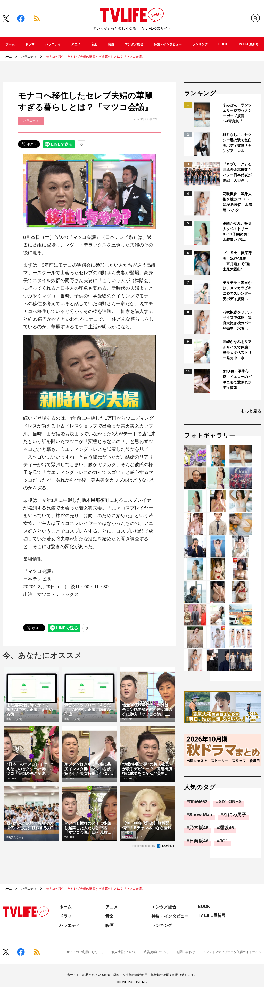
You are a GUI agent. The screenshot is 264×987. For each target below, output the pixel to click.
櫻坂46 (226, 827)
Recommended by (144, 845)
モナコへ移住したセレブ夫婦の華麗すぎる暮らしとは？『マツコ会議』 (95, 56)
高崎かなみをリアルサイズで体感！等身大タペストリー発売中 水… (237, 350)
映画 (111, 44)
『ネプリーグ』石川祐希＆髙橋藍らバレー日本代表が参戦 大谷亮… (237, 172)
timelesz (198, 801)
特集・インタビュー (168, 44)
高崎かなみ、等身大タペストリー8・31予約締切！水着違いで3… (237, 231)
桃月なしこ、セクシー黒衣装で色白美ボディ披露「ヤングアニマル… (237, 143)
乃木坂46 (198, 827)
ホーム (10, 44)
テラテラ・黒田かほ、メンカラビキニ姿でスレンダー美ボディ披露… (237, 290)
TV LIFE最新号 (248, 44)
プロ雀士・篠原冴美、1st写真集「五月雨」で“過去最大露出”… (237, 261)
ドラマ (30, 44)
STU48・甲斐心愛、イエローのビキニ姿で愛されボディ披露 (237, 379)
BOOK (223, 44)
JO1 (223, 840)
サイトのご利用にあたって (85, 952)
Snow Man (200, 814)
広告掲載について (156, 952)
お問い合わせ (185, 952)
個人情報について (123, 952)
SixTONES (230, 801)
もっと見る (251, 411)
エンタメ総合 (134, 44)
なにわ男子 (234, 814)
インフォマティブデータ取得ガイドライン (232, 952)
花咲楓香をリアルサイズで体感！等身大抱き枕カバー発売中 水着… (237, 320)
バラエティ (53, 44)
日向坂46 (198, 840)
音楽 (94, 44)
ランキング (200, 44)
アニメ (75, 44)
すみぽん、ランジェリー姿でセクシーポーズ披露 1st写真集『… (237, 113)
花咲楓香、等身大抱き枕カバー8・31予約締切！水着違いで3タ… (237, 202)
